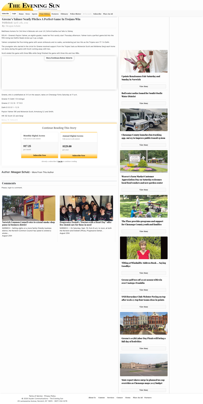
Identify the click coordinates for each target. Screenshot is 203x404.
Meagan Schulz (20, 172)
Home (21, 14)
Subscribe (5, 13)
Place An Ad (108, 14)
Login (14, 13)
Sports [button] (34, 14)
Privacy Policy (50, 396)
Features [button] (55, 14)
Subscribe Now (39, 155)
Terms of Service (36, 396)
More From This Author (43, 172)
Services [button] (111, 398)
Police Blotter (75, 14)
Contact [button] (120, 398)
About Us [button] (92, 398)
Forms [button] (128, 398)
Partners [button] (148, 398)
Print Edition (44, 14)
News (27, 14)
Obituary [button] (64, 14)
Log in (60, 161)
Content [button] (101, 398)
